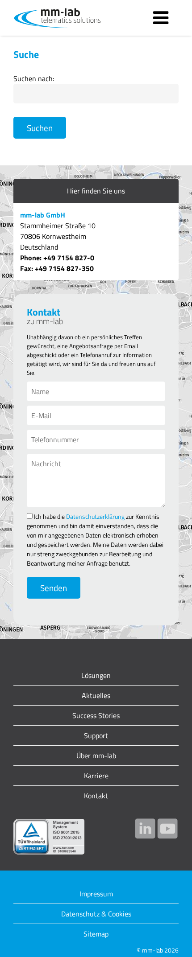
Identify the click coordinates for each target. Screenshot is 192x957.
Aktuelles (96, 695)
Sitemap (96, 933)
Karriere (96, 775)
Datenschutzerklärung (95, 516)
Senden (53, 587)
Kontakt (96, 795)
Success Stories (96, 715)
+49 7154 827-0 (68, 257)
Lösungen (96, 675)
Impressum (96, 893)
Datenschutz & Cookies (96, 913)
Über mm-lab (96, 755)
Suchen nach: (33, 78)
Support (96, 735)
